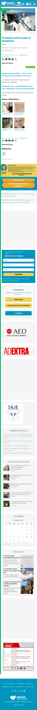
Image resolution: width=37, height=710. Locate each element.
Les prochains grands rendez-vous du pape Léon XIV (11, 570)
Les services (29, 683)
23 (22, 537)
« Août (5, 544)
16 (22, 533)
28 (14, 540)
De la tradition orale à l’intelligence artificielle (15, 453)
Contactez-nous (29, 687)
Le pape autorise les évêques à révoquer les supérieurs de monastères (21, 502)
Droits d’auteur (19, 687)
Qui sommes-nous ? (9, 683)
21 (14, 537)
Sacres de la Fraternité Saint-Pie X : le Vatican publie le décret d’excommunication (20, 467)
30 (22, 540)
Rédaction (23, 55)
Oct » (9, 544)
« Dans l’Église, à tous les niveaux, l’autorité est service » (18, 441)
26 (5, 540)
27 (10, 540)
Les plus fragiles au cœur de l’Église (13, 445)
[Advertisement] (18, 229)
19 (5, 537)
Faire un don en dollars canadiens (18, 185)
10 (27, 530)
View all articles (7, 159)
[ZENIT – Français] (10, 3)
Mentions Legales (8, 687)
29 (18, 540)
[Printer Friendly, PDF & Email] (30, 67)
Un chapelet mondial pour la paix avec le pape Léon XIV (21, 476)
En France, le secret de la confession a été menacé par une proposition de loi (21, 493)
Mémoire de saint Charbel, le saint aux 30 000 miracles (21, 484)
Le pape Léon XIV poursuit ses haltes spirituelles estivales (11, 583)
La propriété (20, 683)
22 (18, 537)
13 (10, 533)
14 (14, 533)
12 (5, 533)
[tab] (11, 645)
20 (10, 537)
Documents (5, 9)
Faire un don (18, 180)
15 (18, 533)
